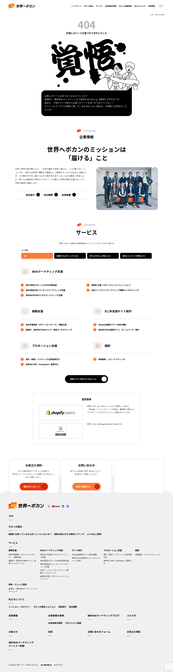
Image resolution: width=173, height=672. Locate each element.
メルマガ (131, 615)
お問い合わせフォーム (99, 631)
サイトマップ (58, 665)
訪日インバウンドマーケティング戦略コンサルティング (115, 290)
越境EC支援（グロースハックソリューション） (112, 285)
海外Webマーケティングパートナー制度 (21, 644)
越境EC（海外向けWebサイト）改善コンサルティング (49, 329)
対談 (50, 631)
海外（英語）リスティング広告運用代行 (43, 359)
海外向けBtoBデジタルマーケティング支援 (44, 295)
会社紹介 (30, 194)
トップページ (76, 6)
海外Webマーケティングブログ (103, 615)
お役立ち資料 (134, 631)
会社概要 (48, 194)
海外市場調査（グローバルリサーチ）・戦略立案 (46, 324)
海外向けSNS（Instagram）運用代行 (42, 364)
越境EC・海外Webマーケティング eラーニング (23, 590)
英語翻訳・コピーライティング (111, 359)
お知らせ (13, 631)
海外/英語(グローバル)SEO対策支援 (41, 285)
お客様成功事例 (110, 6)
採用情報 (151, 6)
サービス (99, 6)
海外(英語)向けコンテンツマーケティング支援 (45, 290)
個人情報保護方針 (46, 665)
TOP (151, 14)
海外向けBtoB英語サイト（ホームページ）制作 (118, 329)
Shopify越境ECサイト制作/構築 (112, 324)
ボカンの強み (88, 6)
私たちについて (140, 6)
